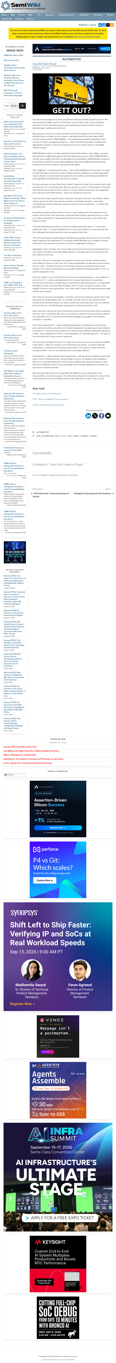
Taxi (70, 436)
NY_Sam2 (14, 292)
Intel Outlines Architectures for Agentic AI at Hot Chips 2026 (14, 178)
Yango (93, 436)
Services (49, 15)
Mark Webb (12, 385)
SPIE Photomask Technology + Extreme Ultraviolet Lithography (13, 93)
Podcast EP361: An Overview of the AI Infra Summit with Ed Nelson (13, 612)
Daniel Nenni (18, 164)
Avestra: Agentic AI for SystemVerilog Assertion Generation (28, 763)
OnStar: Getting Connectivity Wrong (48, 405)
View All (20, 50)
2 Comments (37, 70)
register (44, 475)
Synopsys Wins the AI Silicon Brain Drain (20, 747)
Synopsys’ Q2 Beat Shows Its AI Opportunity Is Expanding (14, 220)
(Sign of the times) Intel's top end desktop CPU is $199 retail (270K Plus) (14, 124)
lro (15, 270)
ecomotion (48, 436)
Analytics (83, 15)
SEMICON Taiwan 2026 (13, 55)
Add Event (11, 50)
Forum (21, 15)
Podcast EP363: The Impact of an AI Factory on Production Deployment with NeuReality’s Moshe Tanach (14, 580)
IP (39, 15)
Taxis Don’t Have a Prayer (45, 64)
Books (111, 15)
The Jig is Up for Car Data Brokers (47, 393)
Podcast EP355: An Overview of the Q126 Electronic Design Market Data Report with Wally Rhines (14, 707)
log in (53, 475)
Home (4, 15)
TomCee (14, 275)
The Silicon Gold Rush (12, 255)
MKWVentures (16, 146)
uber (76, 436)
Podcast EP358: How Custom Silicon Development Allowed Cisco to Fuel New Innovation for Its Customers (13, 660)
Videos (30, 19)
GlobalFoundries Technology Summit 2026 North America (14, 67)
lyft (63, 436)
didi (38, 436)
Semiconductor (66, 15)
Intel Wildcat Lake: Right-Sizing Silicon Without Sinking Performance (14, 373)
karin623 (14, 210)
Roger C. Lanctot (41, 66)
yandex (84, 436)
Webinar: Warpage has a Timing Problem (20, 755)
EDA (30, 15)
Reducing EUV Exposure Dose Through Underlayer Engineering (14, 396)
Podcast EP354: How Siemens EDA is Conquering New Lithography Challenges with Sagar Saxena (13, 723)
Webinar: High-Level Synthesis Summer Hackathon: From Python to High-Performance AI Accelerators (14, 80)
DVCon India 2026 (11, 60)
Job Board (7, 19)
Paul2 (16, 206)
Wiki (13, 15)
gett (57, 436)
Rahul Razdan (11, 476)
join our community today (86, 36)
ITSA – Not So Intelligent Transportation (50, 399)
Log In (92, 24)
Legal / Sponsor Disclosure (51, 1360)
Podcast (19, 19)
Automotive (45, 68)
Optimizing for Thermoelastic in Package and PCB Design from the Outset (33, 759)
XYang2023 (18, 184)
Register (83, 24)
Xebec (16, 129)
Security (98, 15)
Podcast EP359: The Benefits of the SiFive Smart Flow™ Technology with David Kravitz (14, 643)
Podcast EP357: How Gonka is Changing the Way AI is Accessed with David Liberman (14, 676)
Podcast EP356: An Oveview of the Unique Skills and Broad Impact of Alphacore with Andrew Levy (14, 691)
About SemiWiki (69, 1360)
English (10, 774)
